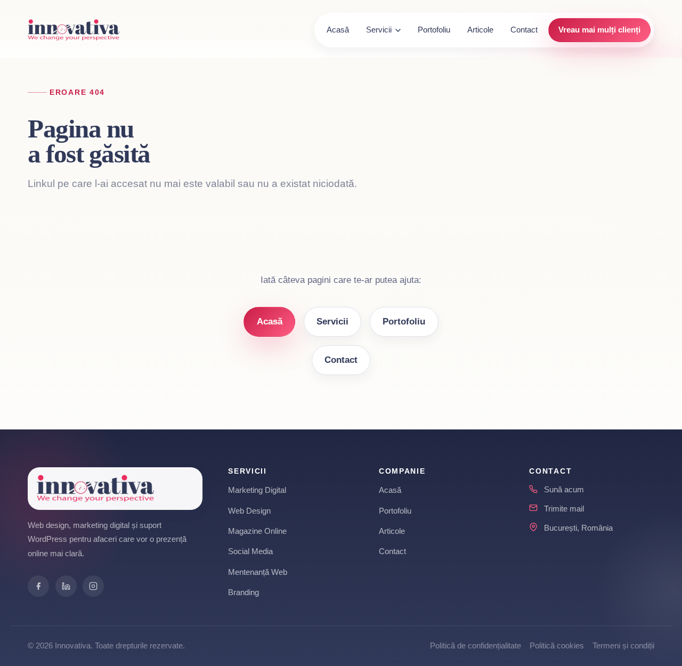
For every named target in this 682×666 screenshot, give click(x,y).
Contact (524, 29)
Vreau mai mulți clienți (599, 29)
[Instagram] (93, 586)
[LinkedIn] (66, 586)
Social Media (250, 551)
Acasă (338, 29)
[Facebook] (38, 586)
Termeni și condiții (623, 645)
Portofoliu (434, 29)
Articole (480, 29)
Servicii (379, 29)
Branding (243, 592)
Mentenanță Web (257, 571)
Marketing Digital (257, 489)
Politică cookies (557, 645)
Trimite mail (564, 508)
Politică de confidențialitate (475, 645)
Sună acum (564, 489)
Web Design (249, 510)
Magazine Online (257, 530)
